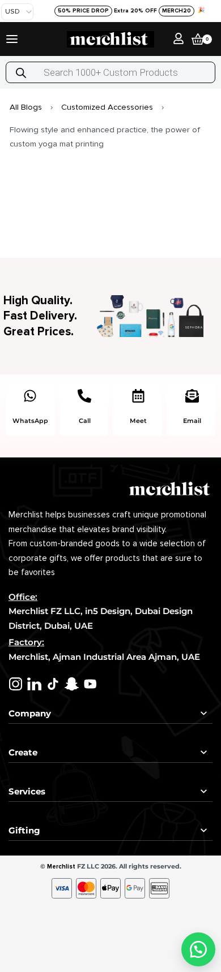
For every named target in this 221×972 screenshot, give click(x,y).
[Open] (12, 39)
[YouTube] (90, 684)
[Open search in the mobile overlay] (110, 72)
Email (192, 421)
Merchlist (61, 866)
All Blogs (26, 107)
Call (85, 421)
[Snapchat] (72, 684)
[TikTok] (53, 684)
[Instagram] (15, 684)
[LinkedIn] (34, 684)
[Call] (84, 396)
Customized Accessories (107, 107)
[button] (198, 949)
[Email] (192, 396)
